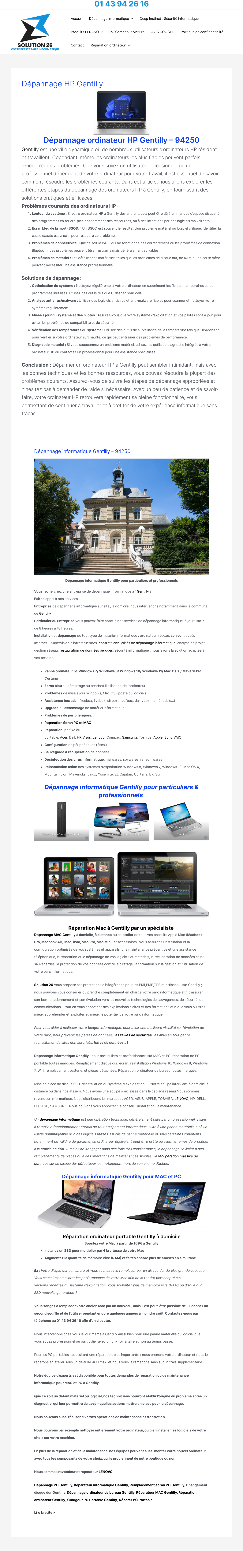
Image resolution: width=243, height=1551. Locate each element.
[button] (131, 18)
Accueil (76, 19)
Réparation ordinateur (108, 45)
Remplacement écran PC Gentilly (157, 1485)
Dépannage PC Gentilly (53, 1485)
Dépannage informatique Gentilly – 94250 (82, 451)
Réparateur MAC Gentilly (156, 1492)
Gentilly (30, 149)
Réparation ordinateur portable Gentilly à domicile (122, 1236)
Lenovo (99, 737)
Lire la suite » (44, 1513)
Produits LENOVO (85, 32)
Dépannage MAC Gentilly (55, 935)
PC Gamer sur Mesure (127, 32)
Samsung (129, 737)
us (89, 737)
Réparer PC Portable (136, 1500)
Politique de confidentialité (202, 32)
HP (79, 737)
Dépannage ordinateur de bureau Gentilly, (101, 1492)
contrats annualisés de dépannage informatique (136, 643)
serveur (177, 635)
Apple (158, 737)
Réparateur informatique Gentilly (101, 1485)
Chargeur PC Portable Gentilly (92, 1500)
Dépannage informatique (109, 19)
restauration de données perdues (86, 650)
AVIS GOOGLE (162, 32)
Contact (77, 45)
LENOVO (181, 1099)
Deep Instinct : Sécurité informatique (169, 19)
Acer (63, 737)
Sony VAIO (172, 737)
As (85, 737)
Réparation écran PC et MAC (67, 723)
